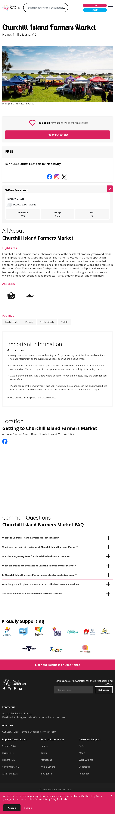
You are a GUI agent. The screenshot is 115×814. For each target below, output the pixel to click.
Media (82, 752)
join (95, 5)
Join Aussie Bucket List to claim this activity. (33, 164)
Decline (28, 807)
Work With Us (86, 759)
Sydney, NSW (9, 745)
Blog (16, 731)
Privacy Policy (49, 731)
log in (95, 10)
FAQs (81, 745)
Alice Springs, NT (10, 773)
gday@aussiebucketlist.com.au (46, 717)
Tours (44, 752)
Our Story (7, 731)
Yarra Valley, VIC (10, 766)
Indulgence (46, 773)
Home (6, 34)
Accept (12, 807)
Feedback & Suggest (14, 717)
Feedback (84, 773)
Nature (44, 745)
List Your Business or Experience (57, 665)
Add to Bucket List (57, 134)
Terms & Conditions (30, 731)
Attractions (46, 759)
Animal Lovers (48, 766)
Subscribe (103, 689)
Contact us (84, 766)
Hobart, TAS (8, 759)
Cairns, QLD (8, 752)
